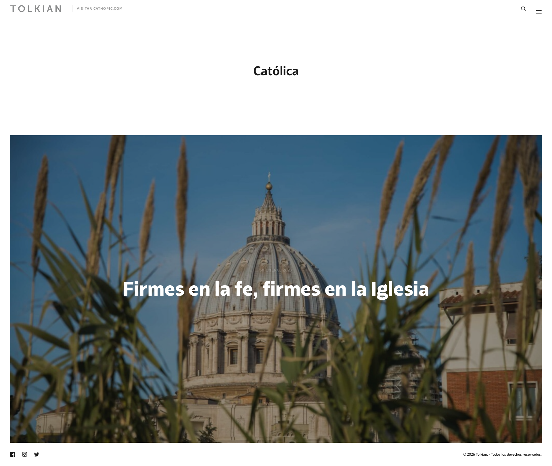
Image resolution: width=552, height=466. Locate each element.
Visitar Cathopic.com (100, 8)
